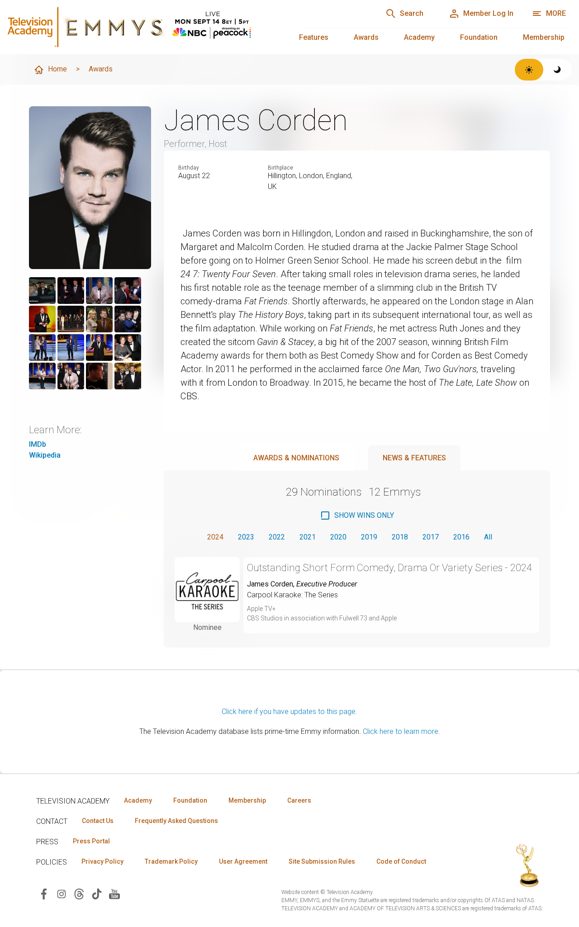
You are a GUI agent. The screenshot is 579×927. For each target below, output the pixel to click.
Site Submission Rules (322, 861)
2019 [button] (369, 537)
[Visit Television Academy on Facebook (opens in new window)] (44, 893)
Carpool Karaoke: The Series (292, 595)
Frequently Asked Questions (176, 820)
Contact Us (98, 820)
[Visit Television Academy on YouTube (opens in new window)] (114, 893)
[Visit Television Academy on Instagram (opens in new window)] (61, 893)
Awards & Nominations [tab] (296, 458)
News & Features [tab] (414, 458)
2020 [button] (338, 537)
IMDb (37, 444)
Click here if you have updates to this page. (289, 711)
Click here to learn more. (401, 731)
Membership (544, 37)
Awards (366, 37)
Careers (299, 800)
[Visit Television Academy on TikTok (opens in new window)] (96, 893)
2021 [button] (307, 537)
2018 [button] (400, 537)
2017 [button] (430, 537)
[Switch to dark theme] (557, 69)
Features (313, 37)
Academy (419, 37)
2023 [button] (246, 537)
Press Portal (91, 841)
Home (57, 69)
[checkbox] (357, 515)
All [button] (488, 537)
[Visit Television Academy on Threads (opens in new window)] (79, 893)
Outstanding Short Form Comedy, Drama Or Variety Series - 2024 (389, 567)
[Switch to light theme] (529, 69)
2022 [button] (277, 537)
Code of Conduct (401, 861)
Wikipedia (45, 455)
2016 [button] (461, 537)
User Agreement (243, 861)
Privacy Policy (102, 861)
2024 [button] (215, 537)
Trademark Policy (171, 861)
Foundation (479, 37)
